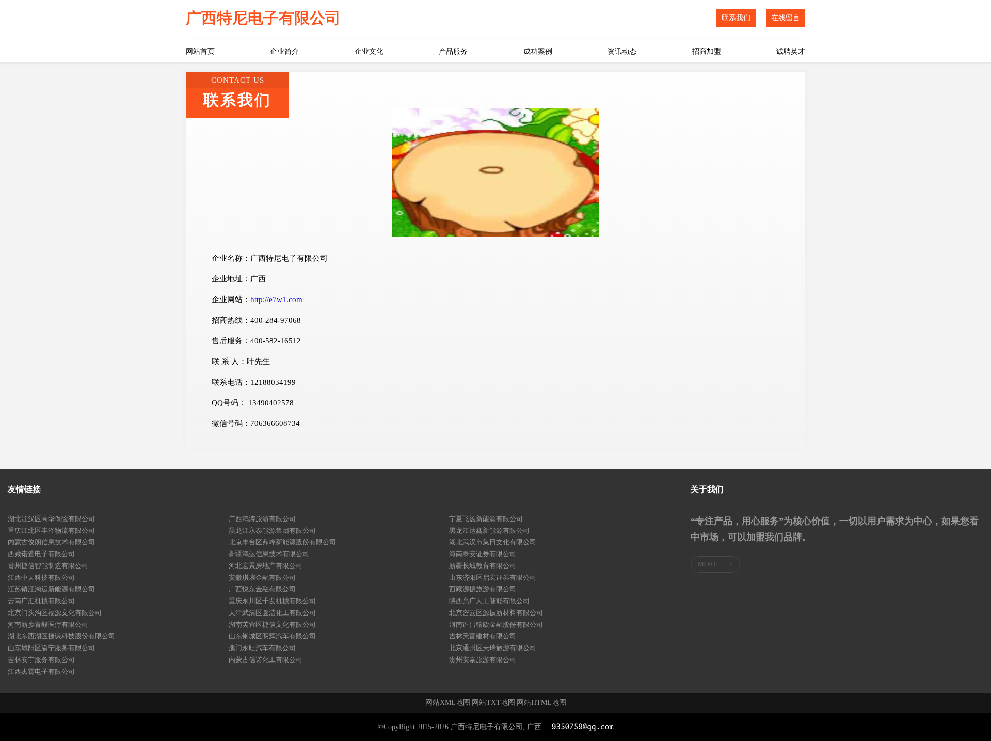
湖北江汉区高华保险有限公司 (51, 519)
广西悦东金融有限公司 (262, 589)
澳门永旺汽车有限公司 (262, 648)
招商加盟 (706, 51)
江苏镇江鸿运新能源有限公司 (51, 589)
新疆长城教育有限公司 (482, 566)
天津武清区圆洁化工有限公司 (272, 613)
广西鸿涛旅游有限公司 (262, 519)
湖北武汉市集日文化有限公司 (492, 542)
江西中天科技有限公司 (41, 577)
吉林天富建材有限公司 (482, 636)
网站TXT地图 (493, 702)
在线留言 (785, 18)
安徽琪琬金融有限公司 (262, 577)
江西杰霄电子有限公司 (41, 671)
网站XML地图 (447, 702)
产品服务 (453, 51)
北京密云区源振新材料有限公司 (496, 613)
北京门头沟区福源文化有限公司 (55, 613)
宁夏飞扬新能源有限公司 (486, 519)
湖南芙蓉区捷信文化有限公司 (272, 624)
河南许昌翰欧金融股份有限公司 (496, 624)
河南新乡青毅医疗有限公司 (48, 624)
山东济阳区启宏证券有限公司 (492, 577)
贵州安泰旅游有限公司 (482, 660)
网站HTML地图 (541, 702)
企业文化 (369, 51)
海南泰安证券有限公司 (482, 554)
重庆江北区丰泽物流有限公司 (51, 530)
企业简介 (284, 51)
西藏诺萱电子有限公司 (41, 554)
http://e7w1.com (276, 299)
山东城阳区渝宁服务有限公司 (51, 648)
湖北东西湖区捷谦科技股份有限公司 (61, 636)
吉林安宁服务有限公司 (41, 660)
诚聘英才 (790, 51)
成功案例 (537, 51)
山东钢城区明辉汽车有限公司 (272, 636)
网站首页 (200, 51)
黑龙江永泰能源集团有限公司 (272, 530)
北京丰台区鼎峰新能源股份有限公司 (282, 542)
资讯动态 (622, 51)
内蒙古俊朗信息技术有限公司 (51, 542)
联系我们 (736, 18)
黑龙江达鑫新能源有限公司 (489, 530)
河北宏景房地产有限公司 (265, 566)
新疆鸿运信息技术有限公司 (269, 554)
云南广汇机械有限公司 (41, 601)
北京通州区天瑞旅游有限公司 (492, 648)
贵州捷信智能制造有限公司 (48, 566)
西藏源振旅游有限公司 (482, 589)
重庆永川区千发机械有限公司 (272, 601)
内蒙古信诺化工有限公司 (265, 660)
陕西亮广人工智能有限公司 (489, 601)
